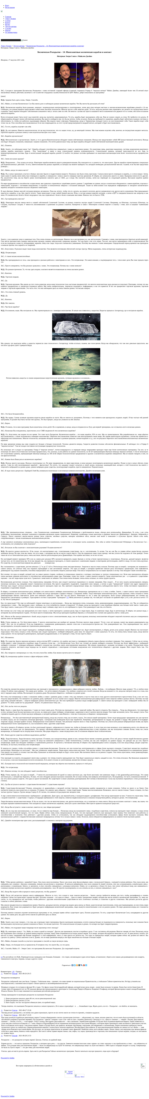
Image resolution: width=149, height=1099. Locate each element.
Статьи (7, 21)
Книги (7, 23)
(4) (13, 972)
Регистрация (10, 7)
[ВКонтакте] (72, 965)
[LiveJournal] (81, 965)
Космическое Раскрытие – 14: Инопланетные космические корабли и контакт (55, 46)
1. (2, 973)
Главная (8, 17)
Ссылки (8, 28)
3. (2, 1015)
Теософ (14, 973)
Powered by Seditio (7, 1058)
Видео (7, 24)
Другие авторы (10, 26)
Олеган (14, 1010)
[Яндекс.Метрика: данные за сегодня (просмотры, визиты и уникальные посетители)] (79, 1075)
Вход (7, 5)
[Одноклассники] (77, 965)
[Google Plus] (84, 965)
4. (2, 1036)
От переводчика (11, 32)
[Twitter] (75, 965)
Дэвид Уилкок (10, 19)
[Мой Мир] (79, 965)
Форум (7, 30)
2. (2, 1010)
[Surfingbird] (86, 965)
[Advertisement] (40, 1089)
